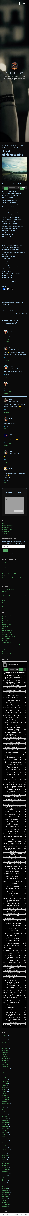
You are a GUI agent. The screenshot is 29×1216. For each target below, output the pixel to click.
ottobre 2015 (5, 1171)
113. (13, 860)
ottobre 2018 (5, 1101)
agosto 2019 (5, 1083)
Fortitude (4, 568)
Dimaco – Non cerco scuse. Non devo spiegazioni (13, 644)
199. (12, 1004)
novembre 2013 (5, 1204)
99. (13, 836)
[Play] (6, 188)
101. (13, 839)
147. (13, 917)
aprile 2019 (4, 1091)
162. (13, 942)
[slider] (24, 187)
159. (13, 937)
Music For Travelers (6, 632)
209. (13, 1020)
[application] (14, 187)
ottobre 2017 (5, 1124)
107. (13, 849)
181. (13, 974)
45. (13, 746)
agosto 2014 (5, 1198)
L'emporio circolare (6, 638)
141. (13, 906)
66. (12, 781)
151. (13, 923)
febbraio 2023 (5, 1048)
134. (13, 895)
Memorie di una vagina (7, 615)
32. (13, 724)
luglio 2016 (4, 1153)
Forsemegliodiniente (7, 630)
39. (13, 735)
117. (13, 866)
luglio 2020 (4, 1072)
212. (13, 1025)
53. (13, 759)
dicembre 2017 (5, 1120)
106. (13, 848)
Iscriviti (5, 550)
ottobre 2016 (5, 1147)
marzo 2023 (4, 1046)
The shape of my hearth (7, 602)
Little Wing (4, 591)
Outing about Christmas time (10, 310)
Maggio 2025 (5, 1035)
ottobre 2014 (5, 1194)
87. (13, 816)
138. (13, 901)
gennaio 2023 (5, 1050)
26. (13, 714)
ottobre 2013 (5, 1206)
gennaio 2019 (5, 1095)
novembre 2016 (5, 1146)
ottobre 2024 (5, 1039)
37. (13, 732)
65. (13, 779)
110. (13, 854)
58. (13, 767)
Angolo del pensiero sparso (8, 636)
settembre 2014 (5, 1196)
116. (13, 865)
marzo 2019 (5, 1093)
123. (13, 876)
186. (13, 982)
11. (13, 689)
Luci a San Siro (5, 581)
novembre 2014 (5, 1192)
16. (13, 697)
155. (13, 930)
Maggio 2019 (5, 1089)
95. (13, 829)
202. (13, 1009)
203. (12, 1010)
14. (13, 694)
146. (13, 915)
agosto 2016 (5, 1151)
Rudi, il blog (5, 640)
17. (13, 699)
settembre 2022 (5, 1052)
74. (13, 794)
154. (13, 928)
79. (13, 803)
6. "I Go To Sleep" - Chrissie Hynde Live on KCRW (13, 680)
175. (13, 963)
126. (13, 881)
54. (13, 761)
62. (13, 774)
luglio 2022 (4, 1054)
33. (13, 725)
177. (13, 967)
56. (13, 764)
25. (13, 712)
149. (13, 920)
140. (13, 905)
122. (12, 875)
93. (12, 826)
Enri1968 (11, 331)
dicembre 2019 (5, 1076)
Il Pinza (3, 628)
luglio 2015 (4, 1177)
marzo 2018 (5, 1114)
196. (12, 999)
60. (13, 771)
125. (13, 880)
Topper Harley (5, 626)
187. (12, 984)
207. (13, 1017)
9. (13, 685)
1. (13, 672)
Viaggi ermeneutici (6, 642)
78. (13, 801)
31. (13, 722)
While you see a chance (7, 593)
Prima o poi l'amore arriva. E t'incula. (10, 620)
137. (12, 900)
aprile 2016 (4, 1159)
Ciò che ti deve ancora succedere (9, 650)
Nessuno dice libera (6, 624)
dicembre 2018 (5, 1097)
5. (13, 678)
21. (13, 705)
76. (13, 797)
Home (3, 523)
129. (13, 886)
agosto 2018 (5, 1105)
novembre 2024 (5, 1037)
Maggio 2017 (5, 1134)
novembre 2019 (5, 1077)
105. (13, 846)
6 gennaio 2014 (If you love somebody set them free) (14, 595)
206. (12, 1015)
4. (13, 677)
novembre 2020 (5, 1068)
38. (13, 734)
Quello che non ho (6, 575)
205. (13, 1014)
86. (13, 814)
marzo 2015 (4, 1184)
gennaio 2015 (5, 1188)
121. (13, 873)
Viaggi (22, 145)
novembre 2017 (5, 1122)
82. (13, 808)
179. (13, 970)
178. (13, 968)
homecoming (18, 302)
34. (13, 727)
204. (13, 1012)
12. (13, 690)
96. (13, 831)
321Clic (3, 145)
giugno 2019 (5, 1087)
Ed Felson (4, 622)
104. (13, 844)
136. (13, 898)
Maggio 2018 (5, 1111)
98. (13, 834)
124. (12, 878)
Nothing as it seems (21, 313)
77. (13, 799)
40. (13, 737)
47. (12, 749)
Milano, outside (5, 562)
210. (13, 1022)
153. (13, 927)
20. (13, 704)
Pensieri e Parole (13, 145)
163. (13, 943)
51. (13, 756)
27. (13, 715)
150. (13, 922)
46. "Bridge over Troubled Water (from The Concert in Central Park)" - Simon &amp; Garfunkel (13, 747)
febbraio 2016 (5, 1163)
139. (13, 903)
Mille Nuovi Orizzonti (7, 634)
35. (13, 729)
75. (13, 796)
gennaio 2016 (5, 1165)
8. (13, 683)
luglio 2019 (4, 1085)
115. (13, 863)
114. (13, 861)
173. (13, 960)
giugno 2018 (5, 1109)
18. (13, 700)
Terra (19, 145)
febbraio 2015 (5, 1186)
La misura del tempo (6, 564)
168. (13, 952)
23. (12, 709)
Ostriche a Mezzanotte (7, 529)
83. (12, 809)
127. (13, 883)
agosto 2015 (5, 1175)
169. (13, 953)
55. (13, 762)
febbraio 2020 (5, 1074)
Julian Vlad (11, 468)
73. (13, 792)
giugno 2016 (5, 1155)
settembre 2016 (5, 1149)
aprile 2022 (4, 1056)
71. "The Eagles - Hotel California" (13, 789)
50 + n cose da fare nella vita (8, 589)
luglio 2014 (4, 1200)
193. (13, 994)
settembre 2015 (5, 1173)
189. (13, 987)
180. (13, 972)
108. (13, 851)
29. (13, 719)
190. (13, 989)
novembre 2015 (5, 1169)
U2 (24, 302)
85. (13, 813)
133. (12, 893)
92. (13, 824)
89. (13, 819)
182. (13, 975)
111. (13, 856)
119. (13, 870)
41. (13, 739)
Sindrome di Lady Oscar (7, 653)
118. (13, 868)
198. (13, 1002)
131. (13, 890)
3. (13, 675)
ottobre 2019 (5, 1079)
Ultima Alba (4, 604)
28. (13, 717)
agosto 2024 (5, 1040)
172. (13, 958)
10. (13, 687)
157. (13, 933)
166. (13, 948)
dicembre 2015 (5, 1167)
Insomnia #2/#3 (5, 597)
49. (13, 752)
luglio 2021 (4, 1062)
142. (13, 908)
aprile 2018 (4, 1112)
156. (13, 932)
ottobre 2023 (5, 1044)
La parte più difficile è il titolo (8, 646)
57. (13, 766)
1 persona (9, 339)
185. (13, 980)
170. (13, 955)
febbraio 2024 (5, 1042)
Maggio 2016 (5, 1157)
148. (13, 918)
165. (13, 947)
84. (12, 811)
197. (12, 1000)
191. (13, 990)
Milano (8, 145)
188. (13, 985)
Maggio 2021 (5, 1066)
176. (12, 965)
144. (13, 911)
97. (13, 833)
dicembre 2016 (5, 1144)
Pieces (3, 599)
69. (13, 786)
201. (13, 1007)
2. (13, 673)
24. (13, 710)
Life (22, 302)
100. (13, 838)
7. (13, 682)
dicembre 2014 (5, 1190)
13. (13, 692)
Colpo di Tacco (5, 648)
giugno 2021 (5, 1064)
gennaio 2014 (5, 1202)
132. (13, 891)
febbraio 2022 (5, 1058)
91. (13, 823)
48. (13, 751)
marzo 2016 (5, 1161)
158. (12, 935)
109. (13, 853)
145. (13, 913)
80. (13, 804)
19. (13, 702)
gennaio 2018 (5, 1118)
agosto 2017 (5, 1128)
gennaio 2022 (5, 1060)
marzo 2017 (4, 1138)
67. (13, 782)
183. (13, 977)
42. (13, 740)
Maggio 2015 (5, 1180)
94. (12, 828)
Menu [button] (24, 3)
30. (13, 720)
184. (13, 979)
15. (13, 695)
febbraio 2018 (5, 1116)
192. (13, 992)
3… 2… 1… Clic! (14, 73)
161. (13, 940)
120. (12, 871)
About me (4, 533)
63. (13, 776)
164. (13, 945)
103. (13, 843)
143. (13, 910)
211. (13, 1024)
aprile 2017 (4, 1136)
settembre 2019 (5, 1081)
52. (13, 757)
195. (13, 997)
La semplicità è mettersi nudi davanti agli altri (12, 573)
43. (13, 742)
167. (13, 950)
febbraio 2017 (5, 1140)
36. (13, 730)
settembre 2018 (5, 1103)
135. (13, 896)
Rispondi (7, 341)
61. (13, 772)
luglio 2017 (4, 1130)
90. (13, 821)
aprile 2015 (4, 1182)
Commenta (18, 511)
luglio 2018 (4, 1107)
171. (13, 957)
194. (13, 995)
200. (12, 1005)
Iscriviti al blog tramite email (9, 538)
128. (12, 885)
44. (13, 744)
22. (13, 707)
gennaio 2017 (5, 1142)
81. (13, 806)
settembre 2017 (5, 1126)
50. (13, 754)
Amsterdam (5, 571)
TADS (10, 434)
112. (13, 858)
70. (13, 787)
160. (13, 938)
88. (13, 818)
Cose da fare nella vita (7, 527)
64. (12, 777)
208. (13, 1019)
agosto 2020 (5, 1070)
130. (13, 888)
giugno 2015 (5, 1179)
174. (13, 962)
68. (13, 784)
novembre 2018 (5, 1099)
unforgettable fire (6, 304)
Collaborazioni (5, 531)
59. (13, 769)
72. (13, 791)
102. (13, 841)
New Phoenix (5, 618)
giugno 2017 (5, 1132)
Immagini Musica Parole (7, 525)
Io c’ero (3, 606)
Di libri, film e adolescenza (8, 566)
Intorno (4, 651)
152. (13, 925)
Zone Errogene (5, 616)
